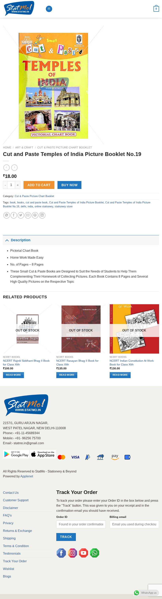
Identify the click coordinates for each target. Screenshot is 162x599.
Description (20, 240)
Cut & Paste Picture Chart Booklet (64, 147)
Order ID (61, 516)
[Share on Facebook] (13, 215)
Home (7, 147)
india (30, 206)
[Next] (159, 345)
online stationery (44, 206)
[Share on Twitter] (21, 215)
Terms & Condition (16, 546)
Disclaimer (10, 508)
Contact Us (11, 492)
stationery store (64, 206)
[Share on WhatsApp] (6, 215)
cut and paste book (37, 202)
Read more (13, 375)
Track (66, 537)
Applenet (26, 476)
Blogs (7, 576)
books (20, 202)
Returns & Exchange (17, 530)
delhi (23, 206)
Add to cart (39, 185)
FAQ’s (7, 515)
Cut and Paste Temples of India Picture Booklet (76, 202)
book (13, 202)
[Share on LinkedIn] (42, 215)
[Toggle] (7, 240)
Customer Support (15, 500)
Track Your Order (15, 561)
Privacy (8, 523)
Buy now (69, 185)
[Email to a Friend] (28, 215)
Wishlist (8, 569)
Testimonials (12, 553)
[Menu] (49, 9)
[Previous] (3, 345)
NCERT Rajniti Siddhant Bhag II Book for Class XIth (26, 362)
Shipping (9, 538)
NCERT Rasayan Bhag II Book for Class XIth (77, 362)
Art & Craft (24, 147)
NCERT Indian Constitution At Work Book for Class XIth (132, 362)
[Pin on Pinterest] (35, 215)
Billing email (118, 516)
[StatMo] (22, 9)
